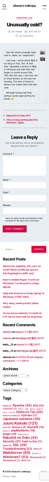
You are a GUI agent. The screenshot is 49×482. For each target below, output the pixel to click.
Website (6, 205)
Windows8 (38, 457)
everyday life (25, 18)
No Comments (26, 36)
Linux (7, 427)
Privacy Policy (9, 476)
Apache (22, 405)
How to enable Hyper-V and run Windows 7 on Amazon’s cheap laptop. (21, 283)
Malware (19, 427)
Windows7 (15, 457)
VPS (37, 449)
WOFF (25, 460)
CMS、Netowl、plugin (34, 409)
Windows (36, 453)
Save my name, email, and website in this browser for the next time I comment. (23, 219)
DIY (5, 412)
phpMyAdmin (23, 430)
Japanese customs (21, 419)
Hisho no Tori (29, 412)
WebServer (16, 452)
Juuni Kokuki (20, 423)
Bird (38, 405)
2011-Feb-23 (34, 31)
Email (6, 192)
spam (7, 445)
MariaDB (35, 427)
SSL (20, 445)
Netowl (6, 431)
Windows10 (11, 460)
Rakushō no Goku (20, 437)
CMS (21, 409)
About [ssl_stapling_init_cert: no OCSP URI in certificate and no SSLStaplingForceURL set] (22, 270)
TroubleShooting (17, 448)
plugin (9, 433)
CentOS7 (10, 408)
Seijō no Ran (32, 441)
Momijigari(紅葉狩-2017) (29, 338)
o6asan (18, 31)
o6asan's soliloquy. (24, 5)
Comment (8, 154)
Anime (7, 406)
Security (12, 441)
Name (6, 180)
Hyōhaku (29, 415)
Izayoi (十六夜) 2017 (26, 331)
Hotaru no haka (11, 415)
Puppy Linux (23, 434)
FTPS (12, 412)
